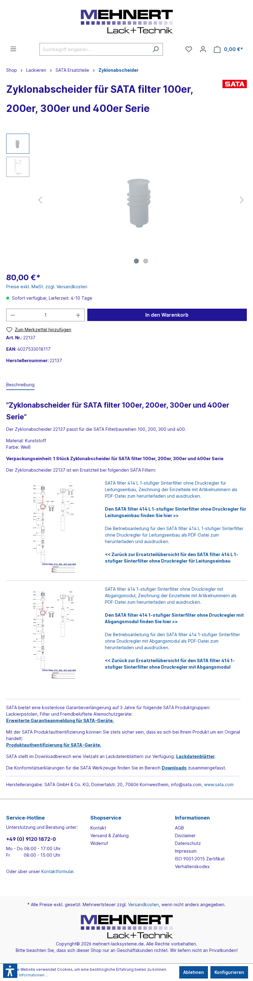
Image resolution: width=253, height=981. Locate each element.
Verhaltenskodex (192, 866)
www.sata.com (219, 784)
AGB (179, 827)
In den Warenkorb (167, 315)
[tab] (20, 385)
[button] (10, 971)
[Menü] (13, 49)
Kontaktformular (57, 871)
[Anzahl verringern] (12, 315)
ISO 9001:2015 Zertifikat (200, 858)
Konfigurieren (229, 972)
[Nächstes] (242, 200)
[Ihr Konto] (203, 49)
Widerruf (99, 843)
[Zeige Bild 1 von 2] (136, 261)
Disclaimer (185, 835)
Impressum (186, 851)
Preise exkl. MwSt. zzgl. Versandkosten (46, 286)
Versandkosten (143, 904)
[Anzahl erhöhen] (78, 315)
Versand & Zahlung (109, 835)
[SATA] (234, 100)
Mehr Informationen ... (28, 975)
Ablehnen (193, 972)
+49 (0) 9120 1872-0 (31, 839)
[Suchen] (155, 49)
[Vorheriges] (40, 200)
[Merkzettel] (189, 49)
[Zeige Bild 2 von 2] (145, 261)
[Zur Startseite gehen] (126, 21)
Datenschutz (188, 843)
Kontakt (98, 827)
